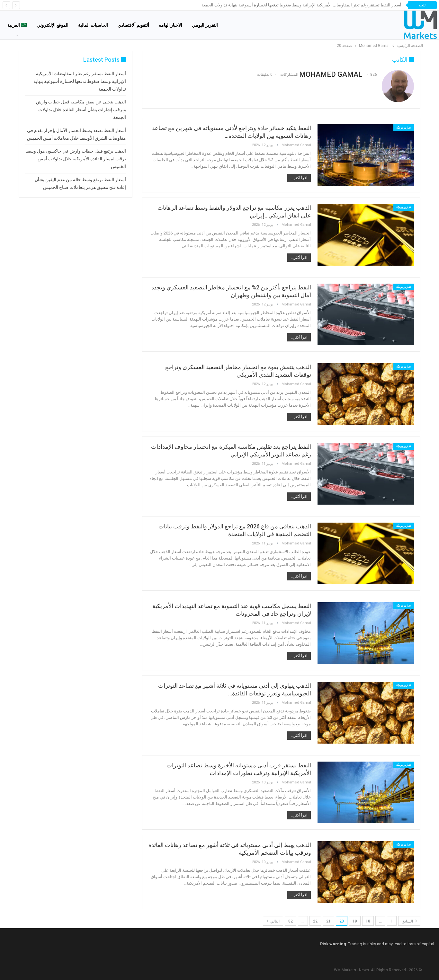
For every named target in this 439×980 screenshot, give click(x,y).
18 (368, 921)
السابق (408, 921)
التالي (274, 921)
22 (315, 921)
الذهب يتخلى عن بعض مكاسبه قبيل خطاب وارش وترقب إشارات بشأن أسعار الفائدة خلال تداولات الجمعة (81, 109)
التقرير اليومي (205, 25)
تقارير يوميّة (403, 127)
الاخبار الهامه (170, 25)
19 (355, 921)
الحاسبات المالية (93, 25)
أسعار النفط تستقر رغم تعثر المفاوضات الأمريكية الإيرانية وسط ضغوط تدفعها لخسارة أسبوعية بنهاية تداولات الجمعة (301, 5)
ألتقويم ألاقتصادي (133, 25)
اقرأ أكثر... (299, 178)
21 (328, 921)
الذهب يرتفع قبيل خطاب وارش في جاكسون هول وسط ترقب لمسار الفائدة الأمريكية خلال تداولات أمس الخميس (76, 158)
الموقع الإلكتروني (52, 25)
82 (290, 921)
